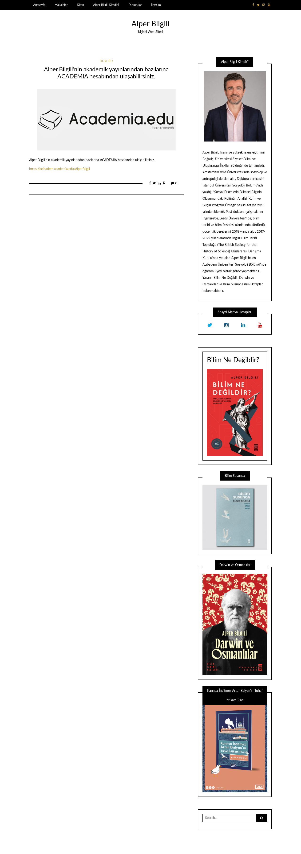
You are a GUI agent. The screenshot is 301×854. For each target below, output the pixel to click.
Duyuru (106, 61)
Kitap (80, 5)
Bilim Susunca (233, 284)
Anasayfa (39, 5)
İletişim (156, 5)
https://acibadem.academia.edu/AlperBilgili (59, 169)
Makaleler (61, 5)
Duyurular (135, 5)
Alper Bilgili (150, 24)
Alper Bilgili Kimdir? (106, 5)
